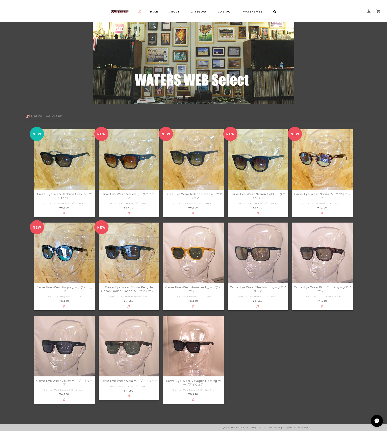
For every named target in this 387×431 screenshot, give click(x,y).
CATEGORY (199, 11)
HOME (154, 11)
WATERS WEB (253, 11)
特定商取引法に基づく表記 (295, 427)
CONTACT (225, 11)
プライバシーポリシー (270, 427)
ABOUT (175, 11)
